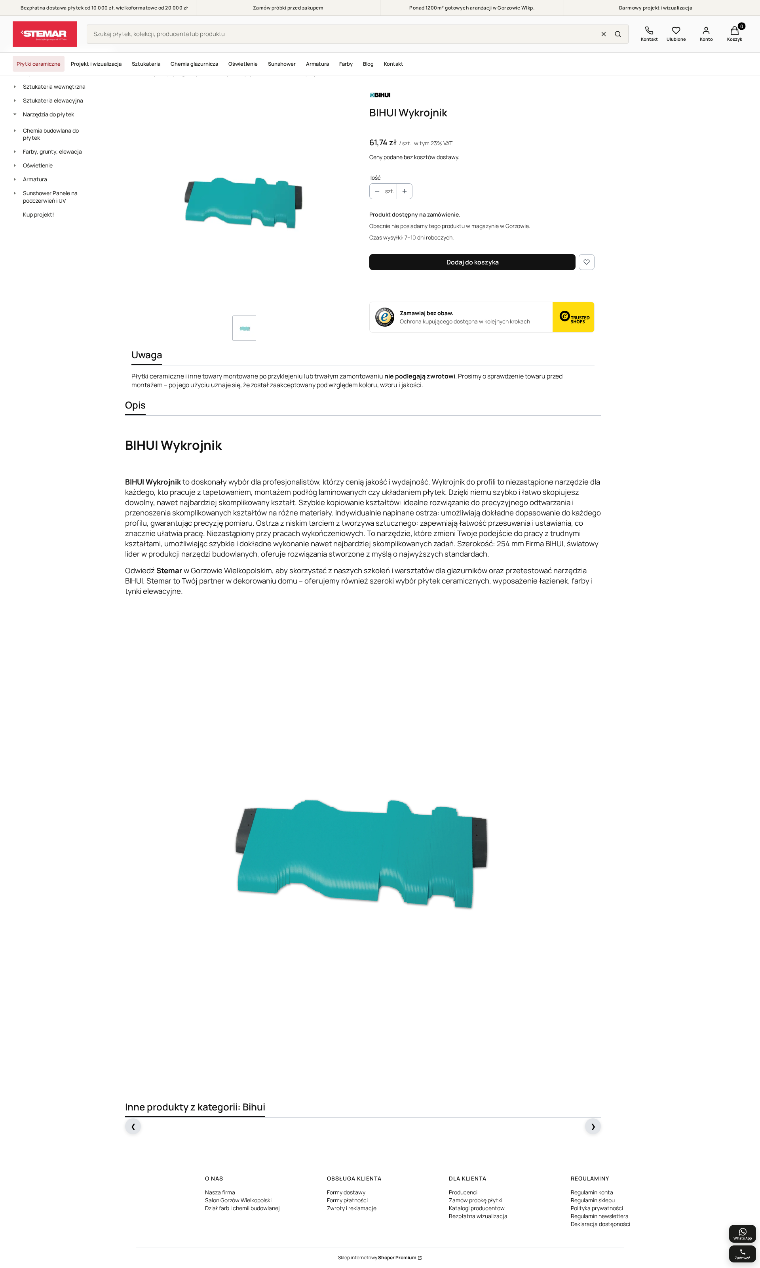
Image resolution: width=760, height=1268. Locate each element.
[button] (618, 34)
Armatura (317, 63)
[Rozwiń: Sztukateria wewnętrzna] (14, 86)
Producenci (463, 1192)
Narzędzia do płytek (48, 114)
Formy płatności (347, 1200)
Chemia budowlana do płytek (51, 134)
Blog (368, 63)
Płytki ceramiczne (39, 63)
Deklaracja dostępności (600, 1224)
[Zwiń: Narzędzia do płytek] (14, 114)
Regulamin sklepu (593, 1200)
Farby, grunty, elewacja (52, 151)
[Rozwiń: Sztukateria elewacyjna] (14, 100)
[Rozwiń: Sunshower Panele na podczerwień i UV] (14, 193)
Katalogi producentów (477, 1208)
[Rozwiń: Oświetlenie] (14, 165)
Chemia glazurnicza (194, 63)
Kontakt (393, 63)
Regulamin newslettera (600, 1216)
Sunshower (282, 63)
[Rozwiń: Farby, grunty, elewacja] (14, 151)
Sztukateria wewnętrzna (54, 86)
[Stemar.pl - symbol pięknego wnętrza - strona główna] (45, 34)
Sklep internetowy (377, 1257)
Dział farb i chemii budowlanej (242, 1208)
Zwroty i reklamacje (351, 1208)
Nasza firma (220, 1192)
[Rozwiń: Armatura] (14, 179)
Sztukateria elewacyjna (53, 100)
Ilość (375, 177)
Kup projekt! (38, 214)
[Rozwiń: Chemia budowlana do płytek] (14, 130)
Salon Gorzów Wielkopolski (238, 1200)
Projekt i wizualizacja (96, 63)
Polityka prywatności (597, 1208)
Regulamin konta (592, 1192)
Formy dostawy (346, 1192)
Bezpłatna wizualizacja (478, 1216)
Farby (346, 63)
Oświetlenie (243, 63)
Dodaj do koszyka (472, 262)
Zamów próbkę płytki (475, 1200)
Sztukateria (146, 63)
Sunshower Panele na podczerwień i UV (50, 196)
